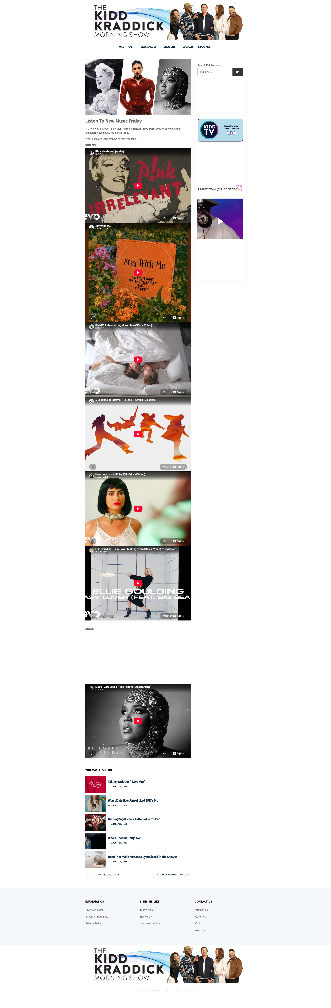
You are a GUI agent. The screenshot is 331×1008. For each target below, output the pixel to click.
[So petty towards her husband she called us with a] (220, 221)
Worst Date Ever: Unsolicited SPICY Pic (133, 800)
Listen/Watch (149, 46)
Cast (131, 46)
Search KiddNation (208, 65)
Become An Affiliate (96, 916)
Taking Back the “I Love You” (126, 782)
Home (121, 46)
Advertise (200, 916)
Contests (188, 46)
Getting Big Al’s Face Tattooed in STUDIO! (134, 819)
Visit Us (199, 923)
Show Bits (169, 46)
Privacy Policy (93, 923)
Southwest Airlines (151, 923)
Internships (201, 909)
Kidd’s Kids (204, 46)
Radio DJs (146, 916)
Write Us (200, 930)
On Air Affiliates (94, 909)
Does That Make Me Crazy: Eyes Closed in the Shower (142, 857)
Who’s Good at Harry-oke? (125, 838)
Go (237, 72)
